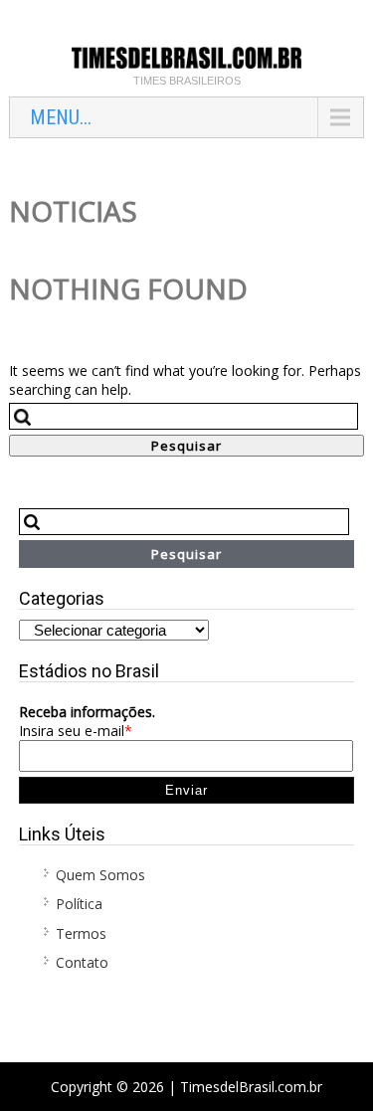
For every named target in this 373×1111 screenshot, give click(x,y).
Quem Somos (100, 874)
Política (79, 903)
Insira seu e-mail (75, 730)
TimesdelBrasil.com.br (251, 1086)
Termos (81, 933)
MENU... (61, 117)
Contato (82, 962)
